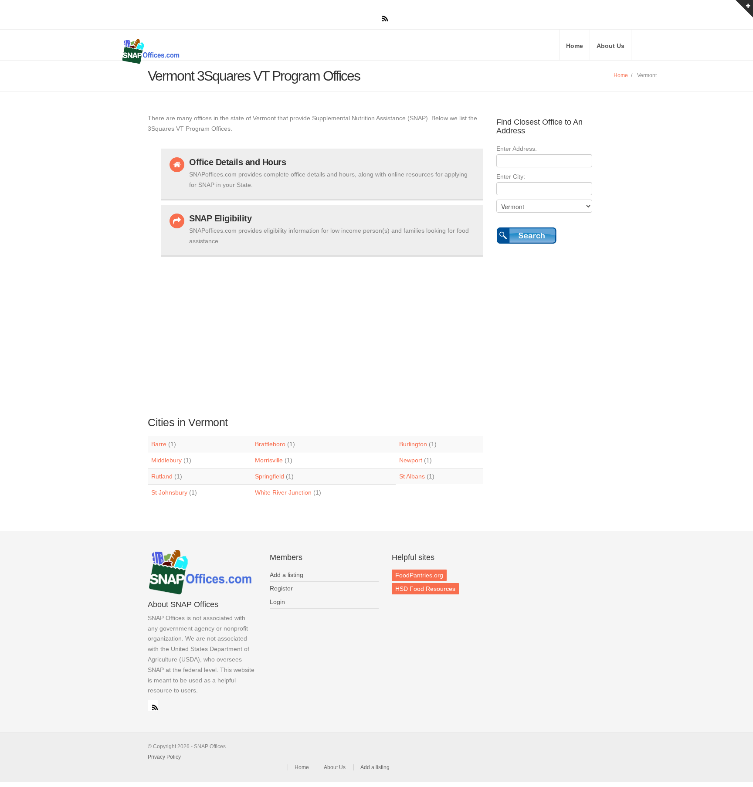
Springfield (269, 476)
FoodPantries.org (419, 575)
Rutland (162, 476)
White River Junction (283, 492)
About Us (610, 45)
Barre (158, 444)
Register (281, 588)
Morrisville (269, 460)
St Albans (412, 476)
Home (574, 45)
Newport (410, 460)
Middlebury (166, 460)
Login (277, 601)
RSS (153, 705)
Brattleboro (270, 444)
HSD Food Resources (425, 588)
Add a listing (286, 574)
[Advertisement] (322, 332)
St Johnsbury (169, 492)
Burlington (413, 444)
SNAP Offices (224, 51)
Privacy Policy (164, 757)
